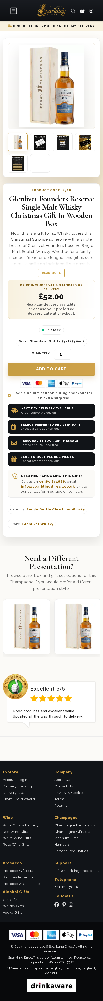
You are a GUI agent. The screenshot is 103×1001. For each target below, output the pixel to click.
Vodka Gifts (12, 912)
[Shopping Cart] (82, 11)
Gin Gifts (10, 900)
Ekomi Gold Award (19, 799)
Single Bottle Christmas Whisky (55, 509)
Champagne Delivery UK (75, 825)
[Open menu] (14, 11)
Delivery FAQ (14, 793)
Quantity (41, 353)
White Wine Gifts (17, 838)
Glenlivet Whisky (38, 524)
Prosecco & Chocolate (21, 884)
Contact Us (63, 786)
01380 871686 (52, 481)
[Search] (73, 11)
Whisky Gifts (13, 906)
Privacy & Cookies (69, 793)
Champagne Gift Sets (72, 832)
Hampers (62, 844)
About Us (62, 780)
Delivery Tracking (17, 786)
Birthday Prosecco (18, 877)
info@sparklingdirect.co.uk (48, 486)
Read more (51, 273)
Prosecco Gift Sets (18, 871)
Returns (60, 805)
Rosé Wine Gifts (16, 844)
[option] (51, 700)
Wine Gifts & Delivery (21, 825)
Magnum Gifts (66, 838)
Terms (59, 799)
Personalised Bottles (71, 851)
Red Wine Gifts (15, 832)
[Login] (91, 11)
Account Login (15, 780)
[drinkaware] (51, 985)
